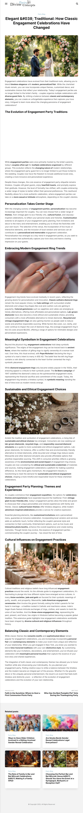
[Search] (77, 3)
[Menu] (6, 3)
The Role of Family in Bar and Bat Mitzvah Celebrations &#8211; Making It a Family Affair (21, 777)
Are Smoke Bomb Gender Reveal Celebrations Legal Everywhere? (57, 740)
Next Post (61, 693)
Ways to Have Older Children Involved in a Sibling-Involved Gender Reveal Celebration (21, 740)
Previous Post (22, 693)
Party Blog (41, 14)
